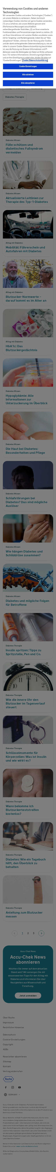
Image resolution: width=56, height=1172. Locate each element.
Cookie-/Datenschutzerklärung (35, 60)
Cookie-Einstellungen (28, 66)
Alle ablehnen (28, 74)
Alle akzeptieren (28, 83)
